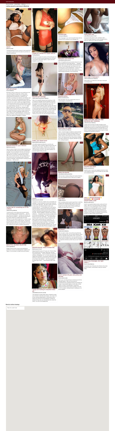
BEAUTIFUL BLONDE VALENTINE (16, 245)
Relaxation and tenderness (66, 58)
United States (17, 4)
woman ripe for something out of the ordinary (18, 208)
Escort (34, 198)
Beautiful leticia (62, 96)
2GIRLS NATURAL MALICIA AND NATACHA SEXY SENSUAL (94, 120)
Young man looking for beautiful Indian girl (43, 290)
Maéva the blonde (63, 172)
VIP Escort (61, 229)
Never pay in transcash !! (91, 77)
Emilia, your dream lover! (39, 140)
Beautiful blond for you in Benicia (16, 145)
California (23, 4)
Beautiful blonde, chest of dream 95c (43, 247)
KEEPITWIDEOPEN (10, 1)
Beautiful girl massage (39, 96)
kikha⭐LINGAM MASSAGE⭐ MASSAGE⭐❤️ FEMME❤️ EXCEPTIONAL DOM (93, 199)
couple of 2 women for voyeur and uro (43, 53)
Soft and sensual (11, 89)
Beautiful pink (62, 34)
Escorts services (9, 4)
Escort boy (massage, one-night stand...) (94, 261)
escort (8, 47)
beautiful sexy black (90, 166)
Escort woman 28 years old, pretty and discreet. (70, 275)
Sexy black (61, 198)
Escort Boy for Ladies (64, 128)
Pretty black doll (89, 34)
